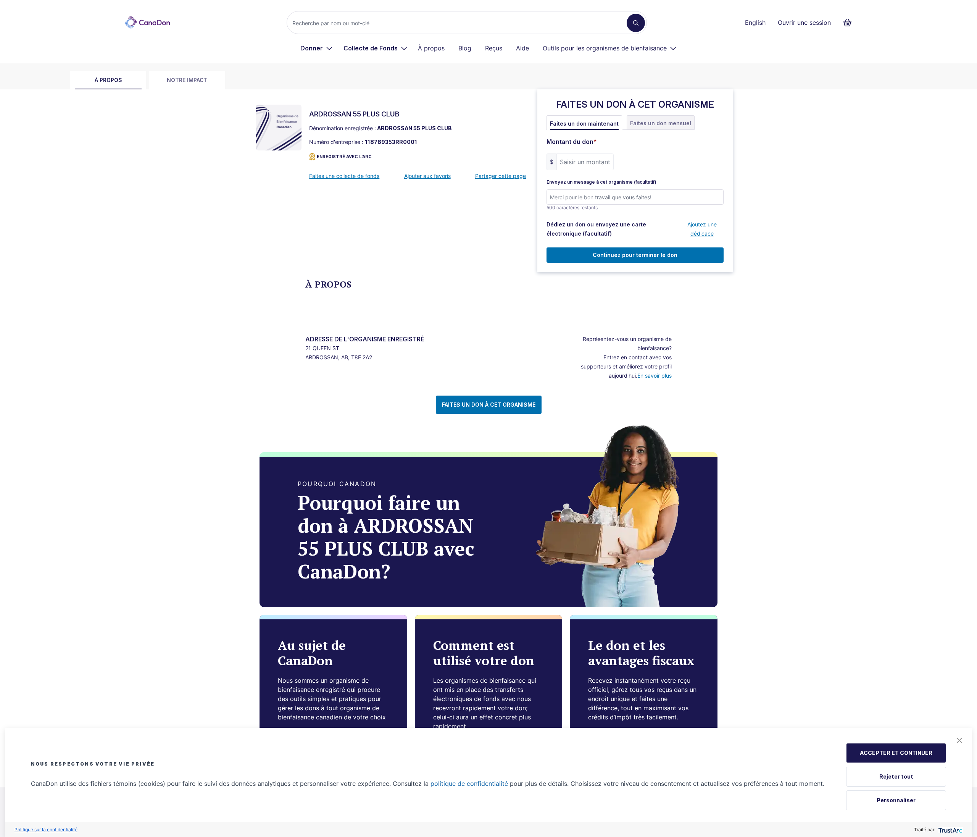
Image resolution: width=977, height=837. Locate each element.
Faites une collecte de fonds (344, 176)
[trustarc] (949, 829)
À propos (431, 48)
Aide (522, 48)
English (755, 22)
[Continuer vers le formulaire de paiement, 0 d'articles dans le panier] (850, 22)
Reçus (493, 48)
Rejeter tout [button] (896, 776)
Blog (464, 48)
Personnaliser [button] (896, 800)
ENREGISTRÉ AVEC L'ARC (344, 156)
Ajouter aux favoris (427, 176)
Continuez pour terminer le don (635, 255)
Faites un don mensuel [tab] (660, 123)
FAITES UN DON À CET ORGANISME (488, 404)
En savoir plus (654, 375)
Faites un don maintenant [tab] (584, 123)
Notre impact (187, 80)
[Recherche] (636, 23)
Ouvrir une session (804, 22)
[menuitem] (316, 48)
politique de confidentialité (469, 783)
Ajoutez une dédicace (702, 229)
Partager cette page (500, 176)
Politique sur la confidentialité (46, 829)
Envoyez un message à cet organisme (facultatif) (601, 182)
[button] (959, 740)
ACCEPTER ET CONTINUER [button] (896, 753)
